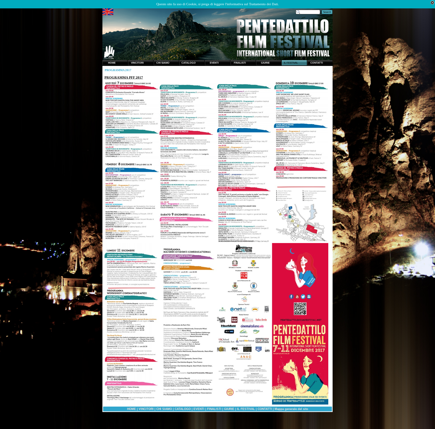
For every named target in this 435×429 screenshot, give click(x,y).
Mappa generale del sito (291, 409)
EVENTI (198, 409)
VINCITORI (146, 409)
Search (327, 12)
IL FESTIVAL (246, 409)
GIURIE (229, 409)
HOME (131, 409)
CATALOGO (183, 409)
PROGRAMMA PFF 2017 (123, 77)
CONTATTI (265, 409)
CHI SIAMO (164, 409)
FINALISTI (214, 409)
